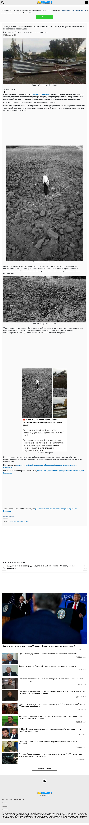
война (28, 521)
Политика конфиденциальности (13, 799)
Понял (44, 17)
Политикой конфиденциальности (74, 10)
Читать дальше (44, 768)
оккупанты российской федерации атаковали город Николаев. (43, 471)
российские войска (41, 94)
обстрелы (12, 521)
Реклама (4, 803)
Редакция (5, 806)
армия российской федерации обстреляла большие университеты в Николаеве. (40, 466)
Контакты (5, 810)
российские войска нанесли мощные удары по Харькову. (40, 510)
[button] (4, 567)
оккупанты (20, 521)
